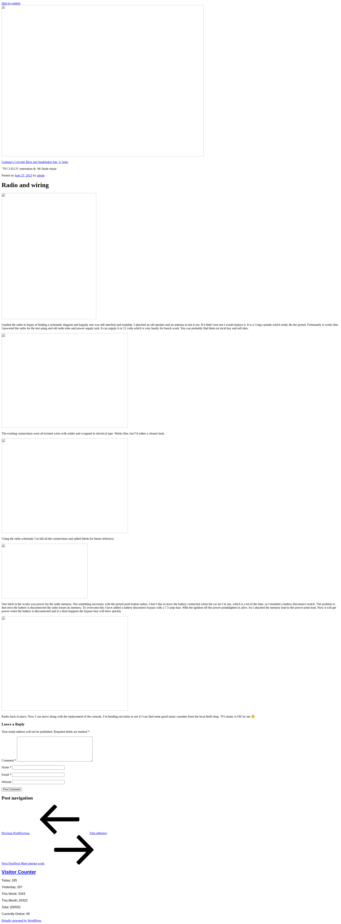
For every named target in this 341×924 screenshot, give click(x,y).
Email (6, 774)
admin (41, 175)
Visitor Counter (19, 872)
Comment (9, 760)
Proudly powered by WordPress (21, 920)
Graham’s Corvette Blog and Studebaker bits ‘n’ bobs (35, 162)
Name (6, 767)
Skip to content (11, 3)
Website (6, 782)
